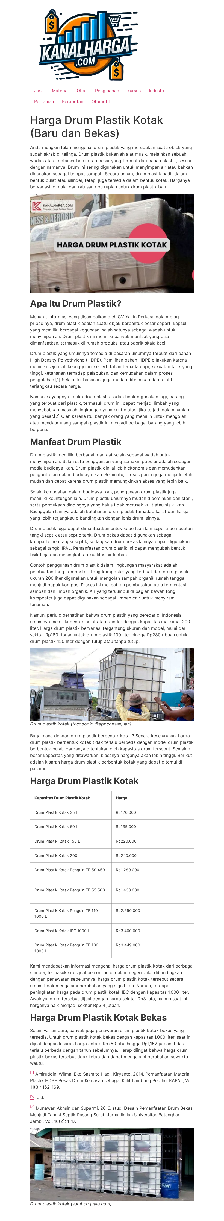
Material (60, 90)
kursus (134, 90)
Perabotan (72, 101)
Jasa (39, 90)
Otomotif (101, 101)
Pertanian (44, 101)
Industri (156, 90)
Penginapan (107, 90)
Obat (82, 90)
